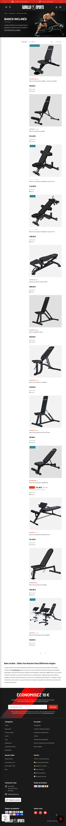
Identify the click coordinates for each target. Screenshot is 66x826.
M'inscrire (53, 707)
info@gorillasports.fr (13, 794)
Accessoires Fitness (10, 746)
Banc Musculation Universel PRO (38, 282)
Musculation (12, 13)
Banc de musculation (22, 13)
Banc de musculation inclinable (38, 382)
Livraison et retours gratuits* (21, 1)
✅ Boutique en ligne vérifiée (41, 762)
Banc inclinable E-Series (36, 332)
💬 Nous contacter (39, 769)
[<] (5, 1)
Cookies (36, 736)
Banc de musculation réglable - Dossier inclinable (43, 81)
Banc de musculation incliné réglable (39, 635)
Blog (6, 769)
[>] (61, 1)
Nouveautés (8, 750)
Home (5, 13)
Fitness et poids (9, 732)
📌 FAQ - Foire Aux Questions (41, 759)
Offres (6, 725)
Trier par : (24, 41)
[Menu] (9, 815)
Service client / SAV (10, 766)
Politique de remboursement (41, 732)
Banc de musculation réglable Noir (38, 482)
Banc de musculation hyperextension (39, 534)
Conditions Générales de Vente (42, 729)
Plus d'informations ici (48, 713)
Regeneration (8, 743)
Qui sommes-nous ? (10, 762)
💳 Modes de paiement (40, 773)
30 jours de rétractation (47, 1)
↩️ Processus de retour (40, 776)
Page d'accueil (9, 759)
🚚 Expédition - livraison (40, 766)
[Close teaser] (56, 815)
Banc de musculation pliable (37, 131)
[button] (10, 7)
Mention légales (38, 746)
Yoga (6, 739)
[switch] (5, 819)
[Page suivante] (50, 653)
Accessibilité (37, 725)
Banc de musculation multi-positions (39, 432)
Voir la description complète (12, 30)
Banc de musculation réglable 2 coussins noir (41, 181)
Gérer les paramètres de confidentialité (44, 743)
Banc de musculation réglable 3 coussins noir (41, 231)
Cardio (7, 736)
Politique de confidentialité (41, 739)
